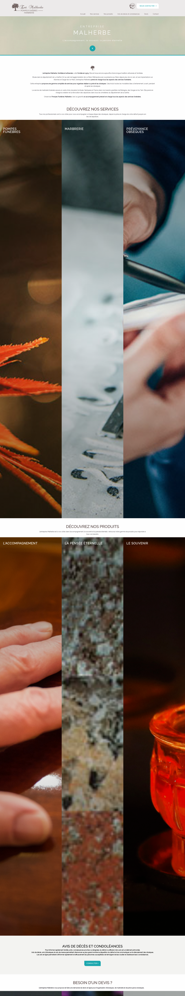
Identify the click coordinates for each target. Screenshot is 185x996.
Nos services (94, 14)
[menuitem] (83, 14)
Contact (156, 14)
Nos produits (108, 14)
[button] (92, 49)
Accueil (82, 14)
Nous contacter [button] (147, 6)
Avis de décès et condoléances (128, 14)
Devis (146, 14)
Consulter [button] (91, 963)
